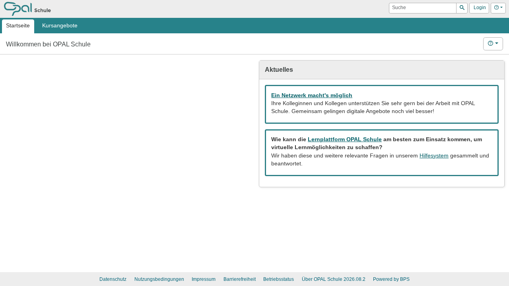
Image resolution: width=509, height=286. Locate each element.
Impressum (204, 279)
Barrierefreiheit (239, 279)
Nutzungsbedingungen (159, 279)
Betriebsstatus (278, 279)
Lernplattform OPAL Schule (345, 139)
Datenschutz (112, 279)
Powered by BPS (391, 279)
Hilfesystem (434, 156)
